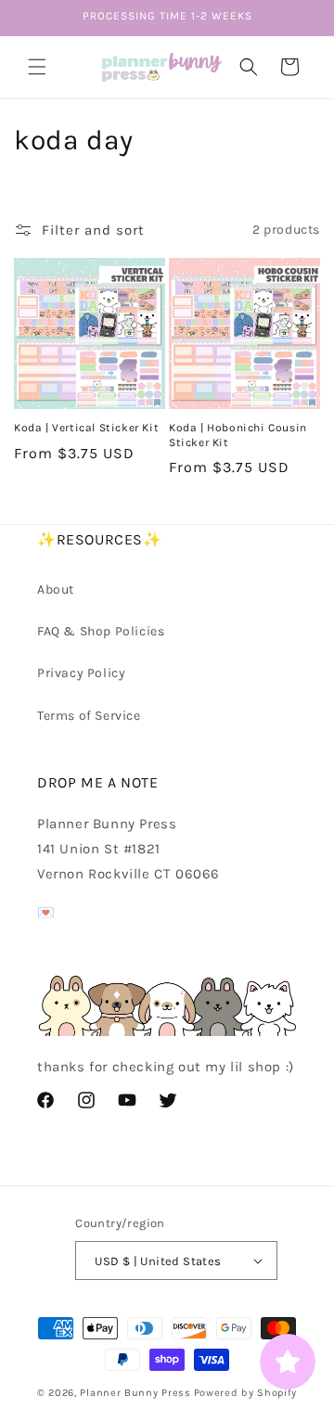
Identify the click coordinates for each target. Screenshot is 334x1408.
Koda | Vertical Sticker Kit (86, 427)
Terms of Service (89, 715)
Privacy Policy (81, 673)
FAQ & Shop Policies (100, 631)
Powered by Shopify (246, 1393)
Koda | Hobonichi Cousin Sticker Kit (238, 435)
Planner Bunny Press (135, 1393)
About (55, 589)
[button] (37, 66)
